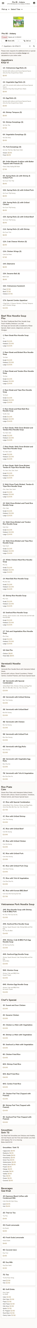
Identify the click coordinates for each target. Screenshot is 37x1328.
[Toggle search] (34, 46)
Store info (10, 41)
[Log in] (34, 3)
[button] (18, 71)
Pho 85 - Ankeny (18, 2)
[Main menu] (3, 3)
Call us (28, 41)
